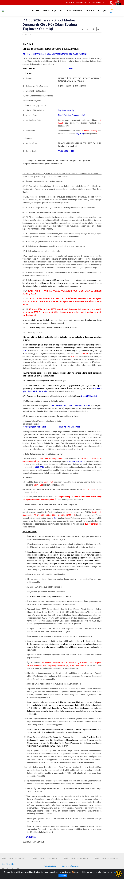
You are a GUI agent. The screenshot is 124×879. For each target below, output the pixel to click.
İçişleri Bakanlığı (81, 2)
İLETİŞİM (102, 11)
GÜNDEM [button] (90, 11)
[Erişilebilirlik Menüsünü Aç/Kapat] (119, 874)
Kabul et (63, 875)
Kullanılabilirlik (49, 866)
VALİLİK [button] (35, 11)
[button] (93, 29)
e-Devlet (69, 2)
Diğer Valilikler (97, 2)
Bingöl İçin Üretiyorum (71, 866)
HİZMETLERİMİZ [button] (74, 11)
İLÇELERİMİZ (58, 11)
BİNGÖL (46, 11)
